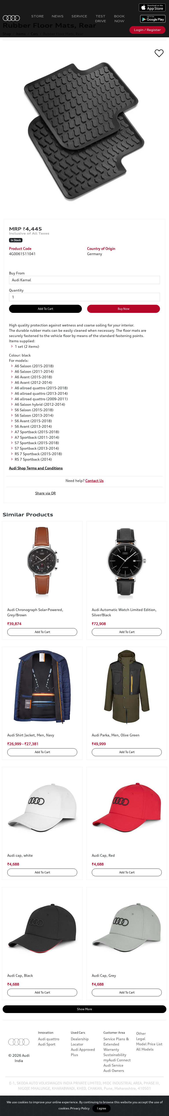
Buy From (17, 273)
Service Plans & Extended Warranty (116, 1044)
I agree (101, 1108)
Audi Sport (46, 1044)
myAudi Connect (117, 1060)
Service (79, 16)
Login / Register (147, 30)
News (58, 16)
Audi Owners (113, 1070)
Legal (140, 1039)
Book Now (119, 18)
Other (141, 1033)
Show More (84, 1009)
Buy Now (123, 308)
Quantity (16, 290)
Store (37, 16)
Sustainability (114, 1055)
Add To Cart (45, 308)
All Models (145, 1049)
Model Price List (149, 1044)
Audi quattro (48, 1039)
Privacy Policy (80, 1108)
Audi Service (113, 1065)
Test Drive (100, 18)
